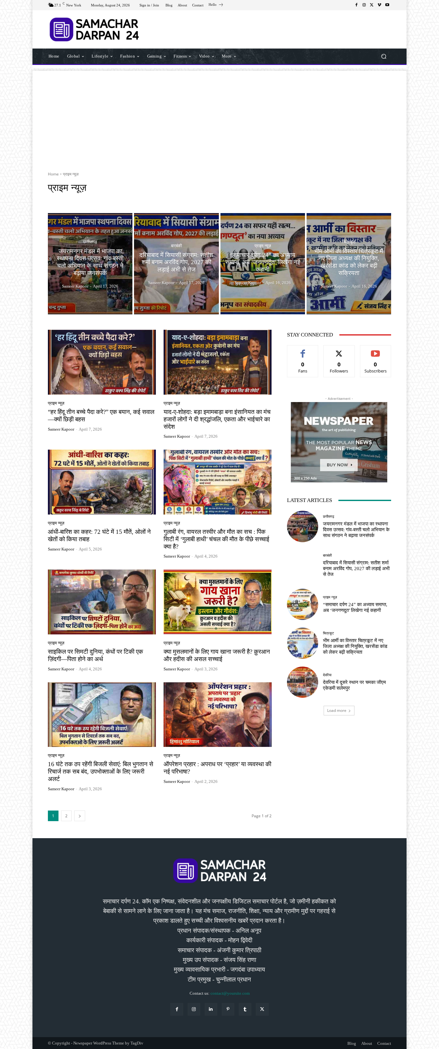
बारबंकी (176, 245)
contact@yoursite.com (230, 993)
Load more (336, 710)
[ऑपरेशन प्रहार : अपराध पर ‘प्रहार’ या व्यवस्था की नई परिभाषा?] (218, 714)
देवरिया (327, 675)
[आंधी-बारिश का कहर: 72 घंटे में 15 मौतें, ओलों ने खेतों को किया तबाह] (102, 482)
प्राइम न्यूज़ (263, 245)
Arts (53, 199)
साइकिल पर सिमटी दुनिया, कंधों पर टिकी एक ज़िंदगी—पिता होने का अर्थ (95, 655)
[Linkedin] (211, 1009)
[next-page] (79, 816)
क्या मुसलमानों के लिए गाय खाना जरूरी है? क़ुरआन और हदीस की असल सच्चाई (217, 655)
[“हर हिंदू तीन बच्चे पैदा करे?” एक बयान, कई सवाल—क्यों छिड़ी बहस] (102, 362)
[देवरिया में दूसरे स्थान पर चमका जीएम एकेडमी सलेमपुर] (302, 682)
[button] (383, 56)
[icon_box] (216, 5)
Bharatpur (72, 199)
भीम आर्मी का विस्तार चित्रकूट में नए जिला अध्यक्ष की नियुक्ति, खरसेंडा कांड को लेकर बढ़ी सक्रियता (355, 646)
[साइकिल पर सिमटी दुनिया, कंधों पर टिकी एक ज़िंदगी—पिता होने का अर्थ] (102, 601)
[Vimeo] (379, 5)
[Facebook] (356, 5)
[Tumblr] (245, 1009)
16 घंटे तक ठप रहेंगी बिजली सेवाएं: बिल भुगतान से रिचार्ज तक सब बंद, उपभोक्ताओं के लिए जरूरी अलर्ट (100, 771)
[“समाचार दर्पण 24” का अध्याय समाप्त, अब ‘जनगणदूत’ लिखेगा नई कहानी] (262, 264)
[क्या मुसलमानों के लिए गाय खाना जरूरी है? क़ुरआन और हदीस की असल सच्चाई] (218, 601)
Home (53, 174)
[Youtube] (387, 5)
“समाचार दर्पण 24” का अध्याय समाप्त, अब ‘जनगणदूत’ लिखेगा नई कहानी (355, 607)
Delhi (105, 199)
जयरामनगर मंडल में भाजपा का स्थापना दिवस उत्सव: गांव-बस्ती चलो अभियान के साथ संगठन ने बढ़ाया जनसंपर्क (356, 529)
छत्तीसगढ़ (90, 242)
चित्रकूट (348, 242)
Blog (90, 199)
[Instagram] (364, 5)
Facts (145, 199)
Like (303, 350)
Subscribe (375, 350)
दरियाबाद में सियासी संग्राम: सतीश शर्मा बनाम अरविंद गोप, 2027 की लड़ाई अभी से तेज (356, 568)
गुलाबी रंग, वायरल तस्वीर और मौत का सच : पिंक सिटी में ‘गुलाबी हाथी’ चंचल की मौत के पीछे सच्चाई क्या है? (216, 539)
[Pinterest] (228, 1009)
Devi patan (126, 199)
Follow (339, 350)
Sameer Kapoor (61, 429)
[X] (372, 5)
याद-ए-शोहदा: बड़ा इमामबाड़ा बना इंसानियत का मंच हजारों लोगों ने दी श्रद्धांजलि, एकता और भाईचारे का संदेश (217, 419)
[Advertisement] (219, 116)
